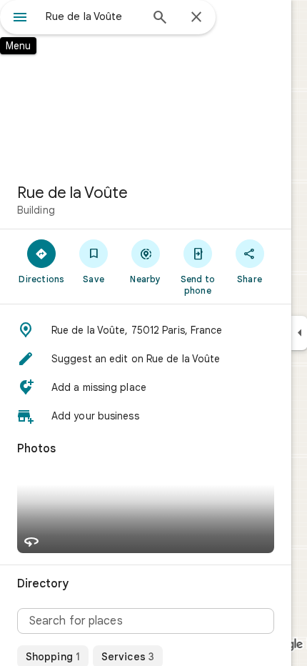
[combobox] (93, 16)
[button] (145, 330)
